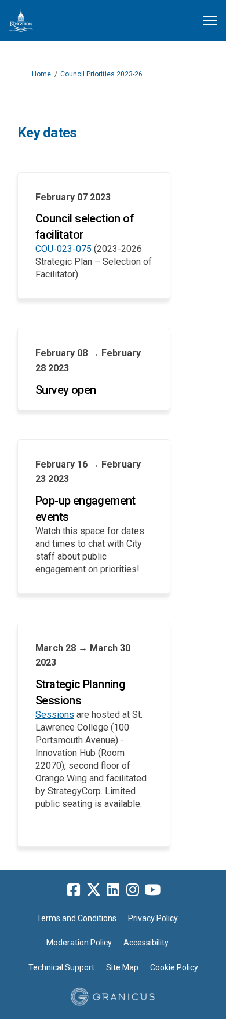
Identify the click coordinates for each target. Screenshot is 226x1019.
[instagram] (133, 890)
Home (41, 74)
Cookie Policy (174, 967)
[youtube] (152, 890)
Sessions (54, 714)
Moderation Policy (79, 942)
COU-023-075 (63, 248)
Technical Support (61, 967)
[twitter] (93, 890)
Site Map (122, 967)
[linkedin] (113, 890)
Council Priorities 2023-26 (101, 74)
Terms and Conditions (76, 918)
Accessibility (146, 942)
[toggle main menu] (210, 20)
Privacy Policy (153, 918)
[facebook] (74, 890)
